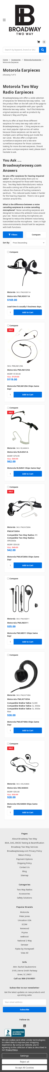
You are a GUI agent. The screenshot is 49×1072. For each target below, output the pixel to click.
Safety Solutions (24, 897)
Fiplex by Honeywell (24, 948)
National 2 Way (24, 940)
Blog (24, 871)
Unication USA (24, 920)
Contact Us (24, 867)
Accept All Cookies (24, 1067)
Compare (36, 234)
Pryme (25, 932)
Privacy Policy (11, 1050)
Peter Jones (24, 916)
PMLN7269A (13, 531)
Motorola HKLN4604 (17, 787)
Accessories (24, 893)
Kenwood (24, 928)
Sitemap (24, 875)
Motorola (24, 912)
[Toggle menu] (4, 20)
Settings (24, 1055)
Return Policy (24, 855)
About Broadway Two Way (24, 838)
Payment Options (24, 859)
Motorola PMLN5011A (18, 296)
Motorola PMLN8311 (17, 622)
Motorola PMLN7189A (18, 699)
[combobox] (24, 50)
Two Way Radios (24, 889)
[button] (13, 234)
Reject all (24, 1061)
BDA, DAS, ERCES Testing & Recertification (24, 842)
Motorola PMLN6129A (18, 369)
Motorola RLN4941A (17, 452)
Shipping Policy (24, 863)
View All (24, 952)
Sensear (24, 944)
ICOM (24, 924)
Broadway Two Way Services (24, 846)
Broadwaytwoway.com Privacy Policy (24, 851)
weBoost (24, 936)
